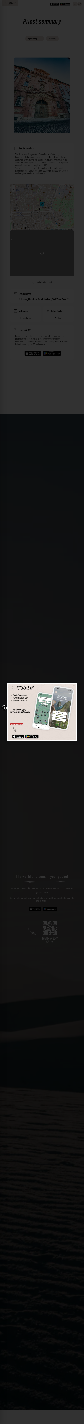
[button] (74, 686)
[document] (42, 712)
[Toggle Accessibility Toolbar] (4, 707)
